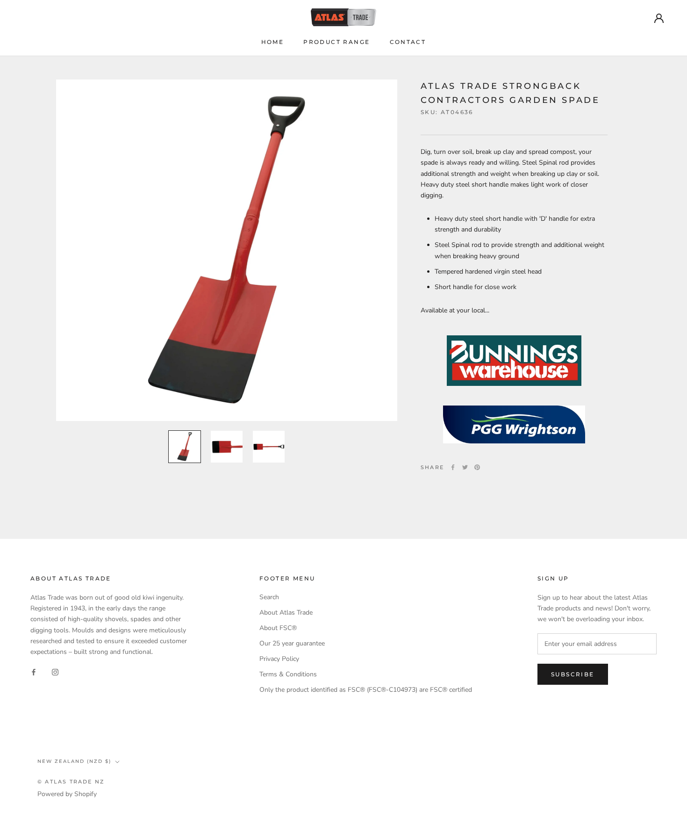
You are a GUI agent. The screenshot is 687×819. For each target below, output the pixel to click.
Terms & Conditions (288, 674)
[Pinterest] (477, 467)
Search (269, 597)
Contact (408, 41)
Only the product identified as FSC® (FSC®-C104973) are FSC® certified (365, 689)
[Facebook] (453, 467)
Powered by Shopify (67, 794)
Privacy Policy (279, 658)
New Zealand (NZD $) (74, 761)
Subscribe (572, 674)
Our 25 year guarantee (292, 643)
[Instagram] (55, 672)
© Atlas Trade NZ (70, 781)
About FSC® (278, 627)
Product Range (336, 41)
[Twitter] (465, 467)
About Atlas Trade (286, 612)
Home (272, 41)
